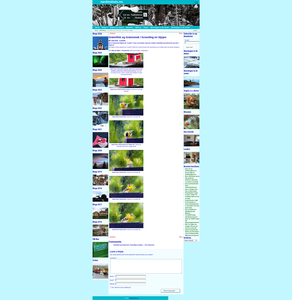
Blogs (104, 27)
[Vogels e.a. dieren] (191, 101)
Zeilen (145, 27)
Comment (113, 258)
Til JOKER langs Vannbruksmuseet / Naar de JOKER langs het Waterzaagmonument (192, 218)
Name (112, 276)
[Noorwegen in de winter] (191, 62)
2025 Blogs (102, 30)
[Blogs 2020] (100, 161)
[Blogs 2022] (100, 119)
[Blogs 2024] (100, 80)
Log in (195, 30)
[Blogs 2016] (100, 230)
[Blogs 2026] (100, 43)
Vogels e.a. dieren (117, 27)
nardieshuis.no (111, 2)
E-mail (187, 40)
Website (112, 284)
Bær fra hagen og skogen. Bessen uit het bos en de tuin (191, 226)
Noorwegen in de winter (180, 27)
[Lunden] (191, 158)
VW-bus (138, 27)
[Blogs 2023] (100, 99)
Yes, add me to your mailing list (121, 287)
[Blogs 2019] (100, 180)
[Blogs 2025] (100, 61)
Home (97, 27)
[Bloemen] (191, 122)
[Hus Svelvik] (191, 140)
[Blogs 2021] (100, 140)
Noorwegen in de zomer (160, 27)
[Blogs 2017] (100, 213)
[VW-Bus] (100, 250)
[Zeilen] (100, 271)
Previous (111, 33)
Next (181, 33)
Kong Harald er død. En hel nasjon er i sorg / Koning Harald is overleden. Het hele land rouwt (192, 204)
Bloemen (129, 27)
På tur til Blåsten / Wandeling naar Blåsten (191, 211)
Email (112, 280)
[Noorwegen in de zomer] (191, 82)
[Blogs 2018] (100, 196)
